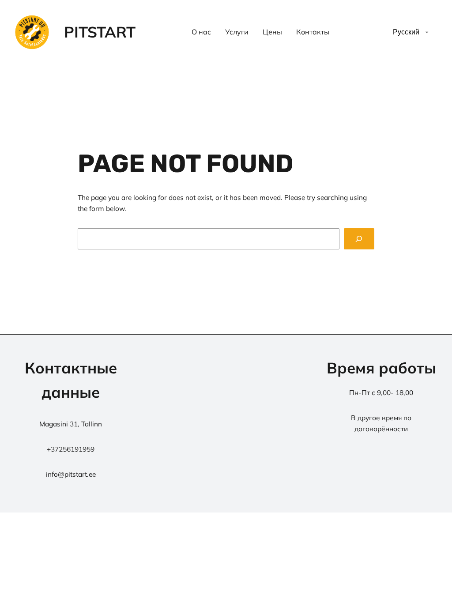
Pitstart (100, 31)
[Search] (359, 239)
